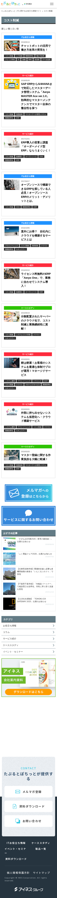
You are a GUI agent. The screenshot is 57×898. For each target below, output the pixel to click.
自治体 (37, 59)
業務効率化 (29, 56)
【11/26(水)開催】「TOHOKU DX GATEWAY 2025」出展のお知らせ (35, 601)
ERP (17, 118)
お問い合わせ (31, 821)
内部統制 (19, 114)
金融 (23, 59)
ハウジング (37, 381)
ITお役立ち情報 (16, 843)
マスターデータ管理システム (35, 114)
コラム (6, 632)
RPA (30, 59)
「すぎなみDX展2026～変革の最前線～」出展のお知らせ (35, 541)
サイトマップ (41, 873)
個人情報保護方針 (18, 873)
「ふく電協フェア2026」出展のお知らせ (35, 555)
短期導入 (19, 156)
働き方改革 (40, 56)
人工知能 (19, 56)
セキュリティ (21, 249)
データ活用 (46, 59)
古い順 (15, 28)
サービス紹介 (9, 638)
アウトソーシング (11, 246)
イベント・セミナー (13, 651)
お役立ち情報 (9, 625)
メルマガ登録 (31, 791)
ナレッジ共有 (10, 59)
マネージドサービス (32, 384)
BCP (46, 381)
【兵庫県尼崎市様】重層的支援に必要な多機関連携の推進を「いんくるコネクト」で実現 (35, 573)
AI (18, 59)
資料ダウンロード (32, 806)
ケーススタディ (11, 645)
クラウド (44, 246)
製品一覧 (40, 848)
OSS (41, 156)
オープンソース (31, 156)
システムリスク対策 (23, 334)
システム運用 (10, 381)
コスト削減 (9, 56)
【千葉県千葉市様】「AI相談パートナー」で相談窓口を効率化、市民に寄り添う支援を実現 (35, 588)
